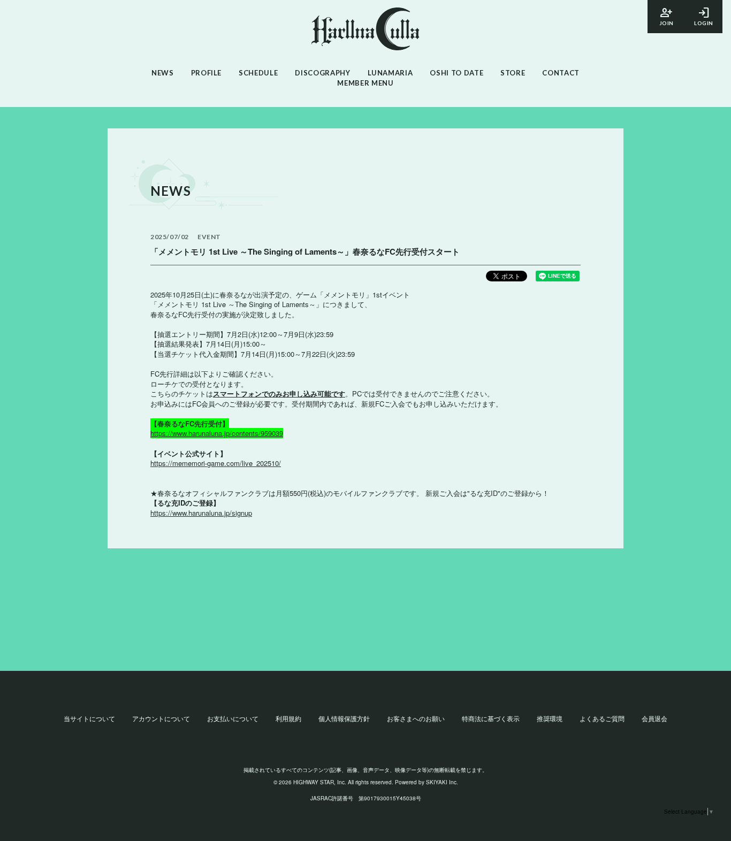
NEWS (162, 72)
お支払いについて (232, 718)
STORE (512, 72)
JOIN (666, 15)
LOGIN (703, 15)
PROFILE (206, 72)
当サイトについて (89, 718)
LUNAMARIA (390, 72)
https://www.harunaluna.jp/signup (201, 513)
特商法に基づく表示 (491, 718)
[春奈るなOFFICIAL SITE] (365, 29)
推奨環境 (549, 718)
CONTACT (561, 72)
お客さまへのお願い (416, 718)
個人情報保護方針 (344, 718)
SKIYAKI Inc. (442, 782)
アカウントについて (161, 718)
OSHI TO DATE (456, 72)
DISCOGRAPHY (322, 72)
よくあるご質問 (602, 718)
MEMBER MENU (365, 83)
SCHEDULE (258, 72)
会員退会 (654, 718)
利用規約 (288, 718)
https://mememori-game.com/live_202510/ (215, 463)
